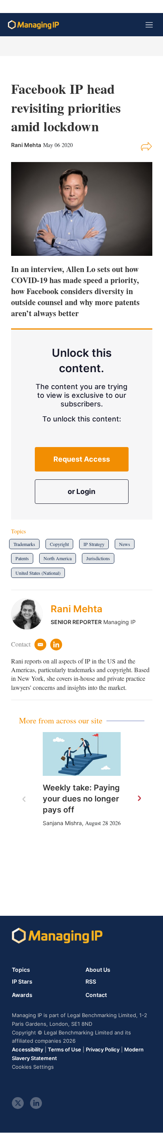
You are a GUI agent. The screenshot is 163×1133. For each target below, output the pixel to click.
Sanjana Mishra (62, 823)
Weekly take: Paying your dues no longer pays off (81, 798)
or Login (81, 491)
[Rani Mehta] (31, 614)
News (124, 544)
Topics (21, 969)
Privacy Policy (102, 1049)
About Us (97, 969)
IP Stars (22, 981)
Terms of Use (64, 1049)
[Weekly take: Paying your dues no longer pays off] (82, 754)
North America (58, 558)
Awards (22, 995)
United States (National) (38, 573)
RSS (90, 981)
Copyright (59, 544)
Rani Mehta (76, 609)
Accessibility (27, 1049)
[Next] (138, 799)
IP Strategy (93, 544)
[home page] (33, 24)
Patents (22, 558)
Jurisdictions (98, 558)
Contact (96, 995)
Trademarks (24, 544)
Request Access (81, 459)
